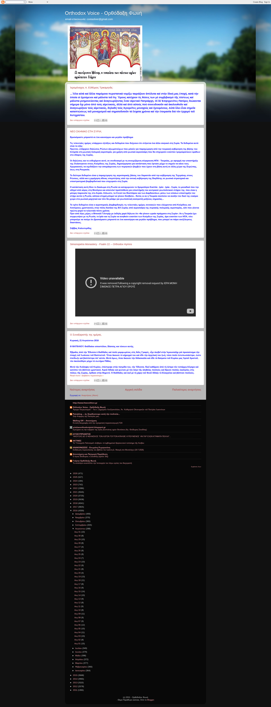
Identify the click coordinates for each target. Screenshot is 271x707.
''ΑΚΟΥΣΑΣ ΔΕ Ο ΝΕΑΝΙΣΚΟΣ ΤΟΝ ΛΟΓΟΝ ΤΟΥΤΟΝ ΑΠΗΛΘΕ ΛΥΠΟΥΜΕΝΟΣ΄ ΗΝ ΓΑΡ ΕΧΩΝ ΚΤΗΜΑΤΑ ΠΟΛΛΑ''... (122, 436)
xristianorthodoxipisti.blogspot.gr (89, 427)
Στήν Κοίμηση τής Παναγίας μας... (87, 416)
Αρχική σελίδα (133, 389)
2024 (75, 481)
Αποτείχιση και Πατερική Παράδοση (90, 454)
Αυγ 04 (77, 632)
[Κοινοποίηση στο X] (100, 120)
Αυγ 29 (77, 539)
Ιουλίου (78, 648)
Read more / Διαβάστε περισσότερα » (86, 376)
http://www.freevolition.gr (85, 403)
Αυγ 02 (77, 640)
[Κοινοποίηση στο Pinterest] (106, 120)
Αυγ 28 (77, 543)
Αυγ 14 (77, 595)
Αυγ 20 (77, 573)
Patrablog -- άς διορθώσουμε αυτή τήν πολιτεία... (96, 414)
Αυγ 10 (77, 610)
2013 (75, 683)
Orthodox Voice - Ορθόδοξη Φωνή (103, 13)
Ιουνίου (78, 652)
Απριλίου (79, 659)
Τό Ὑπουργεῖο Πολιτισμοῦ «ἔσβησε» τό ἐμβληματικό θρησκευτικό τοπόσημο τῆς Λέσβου (108, 443)
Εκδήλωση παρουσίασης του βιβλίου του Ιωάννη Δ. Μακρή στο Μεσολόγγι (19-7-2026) (108, 450)
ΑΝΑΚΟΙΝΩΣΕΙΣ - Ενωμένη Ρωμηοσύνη (91, 448)
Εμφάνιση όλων (196, 466)
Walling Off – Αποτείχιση (85, 421)
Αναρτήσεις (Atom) (89, 395)
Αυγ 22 (77, 565)
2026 (75, 473)
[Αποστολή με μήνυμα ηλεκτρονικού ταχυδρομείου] (95, 120)
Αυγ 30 (77, 536)
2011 (75, 690)
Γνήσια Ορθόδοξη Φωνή (84, 461)
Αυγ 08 (77, 618)
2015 (75, 675)
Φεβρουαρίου (81, 667)
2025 (75, 477)
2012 (75, 686)
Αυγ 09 (77, 614)
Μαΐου (78, 656)
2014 (75, 679)
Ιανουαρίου (80, 671)
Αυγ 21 (77, 569)
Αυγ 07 (77, 621)
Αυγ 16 (77, 588)
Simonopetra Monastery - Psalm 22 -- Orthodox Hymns (101, 244)
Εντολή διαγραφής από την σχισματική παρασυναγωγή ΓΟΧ (98, 423)
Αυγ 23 (77, 562)
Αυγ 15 (77, 591)
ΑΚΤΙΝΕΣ (77, 441)
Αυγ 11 (77, 606)
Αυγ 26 (77, 551)
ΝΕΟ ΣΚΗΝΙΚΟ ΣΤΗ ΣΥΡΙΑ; (86, 131)
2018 (75, 503)
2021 (75, 492)
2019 (75, 499)
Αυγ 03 (77, 636)
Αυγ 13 (77, 599)
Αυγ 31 (77, 532)
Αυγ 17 (77, 584)
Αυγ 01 (77, 644)
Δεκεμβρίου (80, 514)
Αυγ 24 (77, 558)
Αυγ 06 (77, 625)
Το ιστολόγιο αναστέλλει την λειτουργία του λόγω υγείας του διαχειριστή (102, 463)
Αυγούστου (80, 529)
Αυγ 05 (77, 629)
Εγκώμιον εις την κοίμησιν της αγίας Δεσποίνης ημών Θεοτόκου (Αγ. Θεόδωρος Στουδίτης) (110, 430)
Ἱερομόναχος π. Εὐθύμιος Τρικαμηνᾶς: (91, 87)
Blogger (150, 700)
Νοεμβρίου (80, 517)
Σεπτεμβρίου (81, 525)
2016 (75, 511)
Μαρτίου (79, 663)
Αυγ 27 (77, 547)
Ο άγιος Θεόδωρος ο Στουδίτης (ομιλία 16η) (90, 456)
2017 (75, 507)
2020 (75, 496)
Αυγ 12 (77, 603)
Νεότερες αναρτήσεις (82, 389)
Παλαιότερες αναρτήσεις (186, 389)
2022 (75, 488)
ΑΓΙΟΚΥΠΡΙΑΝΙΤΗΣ (82, 434)
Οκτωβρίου (80, 521)
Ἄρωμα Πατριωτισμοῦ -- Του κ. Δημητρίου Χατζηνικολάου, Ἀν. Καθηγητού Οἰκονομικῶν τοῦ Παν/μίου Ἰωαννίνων (119, 409)
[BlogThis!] (98, 120)
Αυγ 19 (77, 577)
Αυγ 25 (77, 554)
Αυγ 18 (77, 580)
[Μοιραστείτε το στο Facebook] (103, 120)
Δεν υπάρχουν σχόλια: (80, 120)
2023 (75, 485)
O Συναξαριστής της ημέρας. (86, 334)
